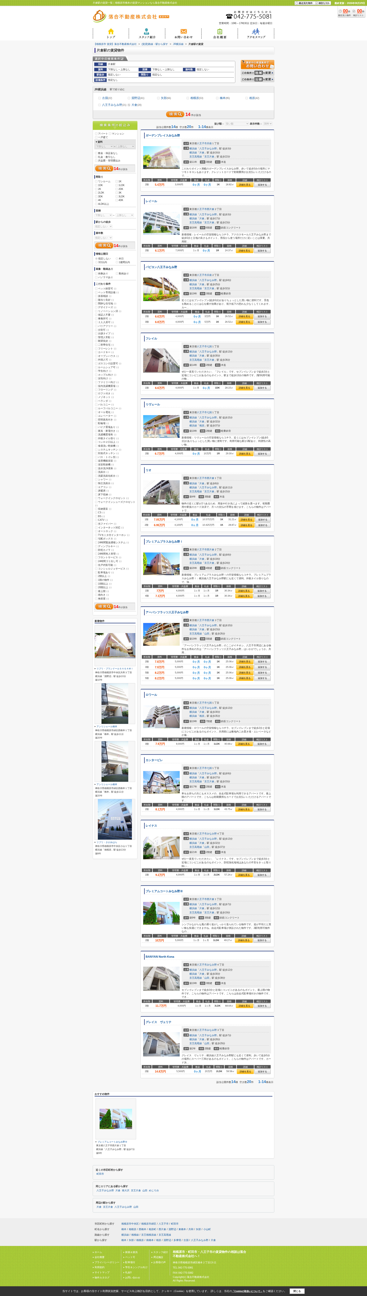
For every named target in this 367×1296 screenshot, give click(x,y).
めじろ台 (154, 1190)
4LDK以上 (103, 203)
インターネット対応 (111, 527)
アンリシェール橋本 (107, 726)
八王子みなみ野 (114, 104)
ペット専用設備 (108, 292)
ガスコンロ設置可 (109, 363)
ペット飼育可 (107, 288)
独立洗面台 (106, 483)
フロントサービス (109, 557)
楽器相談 (104, 296)
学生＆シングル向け (136, 1267)
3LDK (122, 196)
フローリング (107, 389)
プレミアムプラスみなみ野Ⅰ (164, 541)
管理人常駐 (106, 337)
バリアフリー (107, 326)
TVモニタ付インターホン (113, 535)
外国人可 (104, 359)
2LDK (101, 192)
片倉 (136, 104)
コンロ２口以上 (108, 442)
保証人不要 (106, 314)
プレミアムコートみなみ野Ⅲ (164, 891)
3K (120, 192)
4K (99, 200)
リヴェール (153, 404)
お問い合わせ (132, 1277)
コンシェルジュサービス (113, 568)
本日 (121, 258)
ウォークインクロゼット (113, 498)
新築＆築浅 (131, 1252)
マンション (118, 133)
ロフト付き (106, 393)
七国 (209, 346)
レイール (151, 201)
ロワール (151, 694)
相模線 (135, 1234)
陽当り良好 (106, 299)
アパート (103, 133)
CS (101, 512)
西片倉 (210, 209)
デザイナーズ (107, 307)
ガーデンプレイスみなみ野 (163, 135)
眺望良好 (104, 340)
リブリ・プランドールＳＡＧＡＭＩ (115, 668)
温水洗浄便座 (107, 468)
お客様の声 (159, 1262)
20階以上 (104, 587)
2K (99, 189)
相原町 (152, 1229)
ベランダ (104, 400)
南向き (103, 594)
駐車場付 (130, 1262)
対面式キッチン (108, 453)
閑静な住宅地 (107, 303)
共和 (190, 1229)
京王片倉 (209, 156)
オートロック (107, 531)
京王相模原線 (148, 1234)
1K (120, 181)
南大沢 (125, 1190)
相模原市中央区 (130, 1223)
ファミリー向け (108, 382)
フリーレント (107, 348)
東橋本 (182, 1229)
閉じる (297, 1291)
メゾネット (106, 397)
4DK (121, 200)
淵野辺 (138, 98)
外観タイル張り (108, 438)
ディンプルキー (108, 546)
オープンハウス (108, 356)
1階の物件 (105, 579)
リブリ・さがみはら (107, 842)
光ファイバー (107, 523)
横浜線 (193, 148)
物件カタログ (102, 1277)
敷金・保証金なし (108, 153)
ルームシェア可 (108, 367)
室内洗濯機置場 (108, 386)
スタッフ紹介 (160, 1252)
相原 (254, 98)
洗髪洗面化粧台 (108, 475)
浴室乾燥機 (106, 464)
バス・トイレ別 (108, 457)
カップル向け (107, 374)
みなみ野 (212, 833)
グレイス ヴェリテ (158, 1022)
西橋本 (142, 1229)
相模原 (196, 98)
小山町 (207, 1229)
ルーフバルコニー (109, 408)
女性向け (104, 378)
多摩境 (177, 1240)
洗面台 (103, 472)
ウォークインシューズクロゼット (115, 504)
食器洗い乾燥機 (108, 445)
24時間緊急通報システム (113, 542)
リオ (148, 470)
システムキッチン (109, 449)
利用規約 (100, 1267)
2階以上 (104, 576)
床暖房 (103, 490)
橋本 (225, 98)
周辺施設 (158, 1257)
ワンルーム (104, 181)
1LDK (122, 185)
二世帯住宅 (106, 344)
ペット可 (130, 1257)
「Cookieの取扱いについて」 (247, 1291)
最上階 (103, 591)
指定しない (104, 258)
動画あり (124, 273)
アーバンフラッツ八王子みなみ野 (167, 612)
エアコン (104, 487)
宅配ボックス (107, 538)
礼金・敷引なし (106, 157)
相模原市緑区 (148, 1223)
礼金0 (128, 1272)
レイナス (151, 825)
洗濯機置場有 (107, 434)
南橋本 (150, 1240)
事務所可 (104, 318)
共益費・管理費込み (109, 160)
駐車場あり (106, 572)
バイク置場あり (108, 427)
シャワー (104, 479)
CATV (103, 519)
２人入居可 (106, 322)
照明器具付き (107, 419)
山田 (206, 633)
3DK (100, 196)
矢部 (166, 98)
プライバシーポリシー (107, 1262)
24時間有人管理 (108, 553)
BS (101, 516)
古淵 (107, 98)
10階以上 (104, 583)
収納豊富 (104, 508)
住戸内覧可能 (107, 565)
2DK (121, 189)
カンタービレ (154, 760)
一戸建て (103, 137)
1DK (100, 185)
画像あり (103, 273)
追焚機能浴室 (107, 460)
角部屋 (103, 598)
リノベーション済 (109, 311)
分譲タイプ (106, 333)
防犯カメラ (106, 549)
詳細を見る (245, 184)
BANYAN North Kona (160, 956)
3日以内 (102, 262)
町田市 (100, 1174)
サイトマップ (102, 1272)
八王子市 (202, 143)
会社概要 (100, 1257)
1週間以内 (124, 262)
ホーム (98, 1252)
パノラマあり (105, 277)
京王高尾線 (195, 156)
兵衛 (209, 143)
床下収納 (104, 494)
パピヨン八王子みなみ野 (161, 267)
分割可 (103, 329)
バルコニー (106, 404)
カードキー (106, 352)
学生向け (104, 370)
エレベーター (107, 415)
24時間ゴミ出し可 (109, 561)
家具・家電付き (108, 430)
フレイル (151, 338)
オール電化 (106, 412)
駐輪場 (103, 423)
